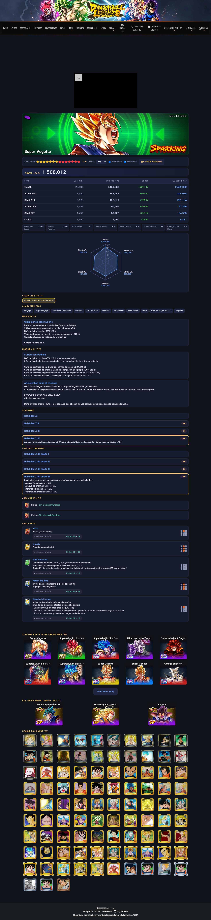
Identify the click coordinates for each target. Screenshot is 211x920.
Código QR (123, 30)
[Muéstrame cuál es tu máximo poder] (147, 757)
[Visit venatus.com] (131, 103)
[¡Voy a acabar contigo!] (47, 789)
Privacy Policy (88, 911)
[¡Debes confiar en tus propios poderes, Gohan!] (30, 805)
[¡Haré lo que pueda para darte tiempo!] (47, 853)
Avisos (14, 28)
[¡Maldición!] (80, 773)
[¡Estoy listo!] (80, 805)
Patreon (97, 911)
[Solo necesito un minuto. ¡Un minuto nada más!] (181, 821)
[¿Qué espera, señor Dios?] (181, 805)
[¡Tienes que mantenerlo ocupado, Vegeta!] (30, 837)
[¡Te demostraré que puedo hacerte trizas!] (97, 789)
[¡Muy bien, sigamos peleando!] (130, 821)
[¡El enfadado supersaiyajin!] (63, 773)
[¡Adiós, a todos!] (181, 789)
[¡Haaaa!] (114, 773)
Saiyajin (27, 311)
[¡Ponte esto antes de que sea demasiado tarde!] (30, 757)
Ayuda (103, 28)
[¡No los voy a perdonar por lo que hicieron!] (147, 773)
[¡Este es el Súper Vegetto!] (47, 741)
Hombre (106, 311)
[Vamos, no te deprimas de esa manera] (114, 805)
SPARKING (119, 311)
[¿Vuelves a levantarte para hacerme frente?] (30, 773)
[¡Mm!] (164, 741)
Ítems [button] (71, 28)
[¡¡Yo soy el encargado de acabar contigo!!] (63, 757)
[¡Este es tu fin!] (114, 741)
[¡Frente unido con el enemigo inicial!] (47, 837)
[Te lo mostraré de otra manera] (97, 805)
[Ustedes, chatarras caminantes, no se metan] (130, 773)
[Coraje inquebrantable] (181, 837)
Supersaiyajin (42, 311)
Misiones (80, 28)
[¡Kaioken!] (47, 773)
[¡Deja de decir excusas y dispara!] (130, 757)
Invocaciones (51, 28)
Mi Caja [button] (112, 28)
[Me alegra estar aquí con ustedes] (114, 837)
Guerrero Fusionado (62, 311)
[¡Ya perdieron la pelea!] (97, 773)
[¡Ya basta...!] (147, 821)
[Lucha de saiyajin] (63, 805)
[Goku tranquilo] (164, 789)
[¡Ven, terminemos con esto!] (147, 741)
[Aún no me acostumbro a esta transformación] (130, 741)
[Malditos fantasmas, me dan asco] (130, 805)
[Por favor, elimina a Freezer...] (63, 885)
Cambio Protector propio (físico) (39, 300)
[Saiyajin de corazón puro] (147, 805)
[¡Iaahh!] (130, 789)
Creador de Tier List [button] (173, 28)
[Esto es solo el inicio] (63, 741)
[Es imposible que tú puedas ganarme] (97, 741)
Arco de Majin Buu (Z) (161, 311)
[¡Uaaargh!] (114, 821)
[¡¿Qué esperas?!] (97, 821)
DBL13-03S (92, 311)
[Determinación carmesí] (164, 837)
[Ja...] (63, 837)
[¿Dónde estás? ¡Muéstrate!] (164, 869)
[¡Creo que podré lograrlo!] (147, 869)
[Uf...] (114, 789)
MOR (144, 311)
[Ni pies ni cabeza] (130, 869)
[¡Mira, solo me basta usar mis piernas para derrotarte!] (80, 741)
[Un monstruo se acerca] (80, 821)
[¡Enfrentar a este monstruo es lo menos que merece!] (147, 837)
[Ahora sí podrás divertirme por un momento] (164, 773)
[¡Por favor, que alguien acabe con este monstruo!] (63, 789)
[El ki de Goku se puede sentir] (80, 789)
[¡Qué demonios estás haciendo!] (80, 757)
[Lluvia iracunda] (181, 757)
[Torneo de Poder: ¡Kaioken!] (114, 869)
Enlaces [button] (191, 28)
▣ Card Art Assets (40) (151, 162)
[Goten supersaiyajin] (30, 741)
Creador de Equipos (155, 28)
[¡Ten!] (47, 869)
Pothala (79, 311)
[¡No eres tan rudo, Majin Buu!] (97, 757)
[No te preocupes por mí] (30, 821)
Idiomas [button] (204, 28)
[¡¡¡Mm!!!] (47, 821)
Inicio (5, 28)
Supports (38, 28)
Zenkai (92, 162)
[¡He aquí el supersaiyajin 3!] (164, 821)
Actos (62, 28)
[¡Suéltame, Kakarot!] (164, 805)
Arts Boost (132, 162)
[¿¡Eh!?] (47, 805)
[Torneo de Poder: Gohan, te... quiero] (30, 885)
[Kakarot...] (181, 741)
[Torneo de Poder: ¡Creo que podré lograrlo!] (47, 885)
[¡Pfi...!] (63, 821)
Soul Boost (117, 162)
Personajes (25, 28)
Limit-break (55, 161)
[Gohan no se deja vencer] (47, 757)
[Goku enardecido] (80, 837)
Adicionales (92, 28)
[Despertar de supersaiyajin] (147, 789)
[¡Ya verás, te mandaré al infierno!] (181, 773)
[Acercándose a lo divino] (30, 853)
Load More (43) (105, 692)
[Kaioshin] (130, 837)
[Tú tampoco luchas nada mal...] (114, 757)
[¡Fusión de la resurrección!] (181, 853)
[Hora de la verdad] (97, 837)
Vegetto (179, 311)
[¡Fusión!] (30, 789)
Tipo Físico (133, 311)
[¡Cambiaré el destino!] (164, 757)
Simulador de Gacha (138, 28)
